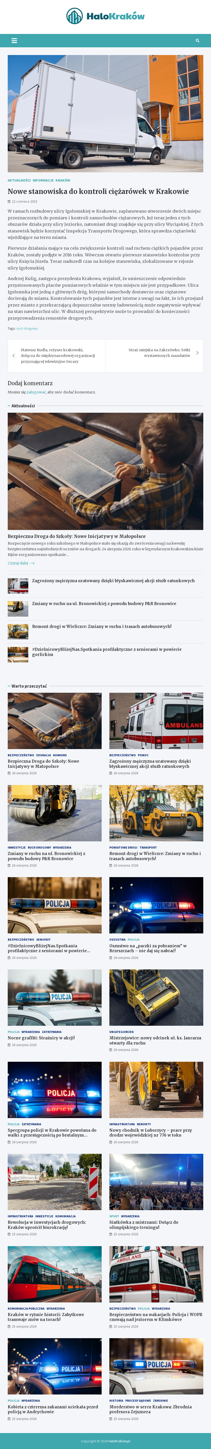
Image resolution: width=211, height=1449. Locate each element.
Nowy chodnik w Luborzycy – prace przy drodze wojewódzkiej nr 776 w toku (150, 1133)
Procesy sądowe (138, 1400)
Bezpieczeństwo (21, 755)
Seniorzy (43, 939)
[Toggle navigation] (14, 40)
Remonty (144, 1124)
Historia (116, 1400)
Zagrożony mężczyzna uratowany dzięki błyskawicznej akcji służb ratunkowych (113, 580)
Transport (148, 847)
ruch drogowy (27, 328)
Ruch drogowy (39, 847)
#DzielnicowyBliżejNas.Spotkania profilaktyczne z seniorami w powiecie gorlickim (47, 950)
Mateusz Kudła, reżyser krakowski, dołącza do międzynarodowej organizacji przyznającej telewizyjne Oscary (58, 356)
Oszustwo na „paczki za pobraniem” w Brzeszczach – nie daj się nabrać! (148, 948)
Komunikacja (65, 1216)
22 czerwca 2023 (24, 201)
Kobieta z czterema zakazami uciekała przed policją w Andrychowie (53, 1410)
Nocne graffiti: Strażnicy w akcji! (41, 1038)
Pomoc (143, 755)
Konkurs (60, 755)
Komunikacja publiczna (26, 1308)
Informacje (43, 180)
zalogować (36, 392)
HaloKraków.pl (119, 1441)
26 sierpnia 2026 (24, 773)
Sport (114, 1216)
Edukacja (43, 755)
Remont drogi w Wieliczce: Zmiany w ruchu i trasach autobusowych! (101, 626)
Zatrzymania (51, 1032)
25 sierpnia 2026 (24, 1234)
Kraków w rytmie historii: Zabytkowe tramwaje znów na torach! (46, 1317)
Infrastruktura (122, 1124)
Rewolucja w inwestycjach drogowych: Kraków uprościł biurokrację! (47, 1225)
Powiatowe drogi (123, 847)
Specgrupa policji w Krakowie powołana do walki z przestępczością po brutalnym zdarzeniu (52, 1135)
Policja (133, 939)
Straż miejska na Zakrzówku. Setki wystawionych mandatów (159, 353)
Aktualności (19, 180)
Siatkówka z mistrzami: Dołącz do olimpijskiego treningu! (143, 1225)
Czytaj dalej (18, 563)
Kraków (63, 180)
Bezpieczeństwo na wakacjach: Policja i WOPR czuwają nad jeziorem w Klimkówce (155, 1317)
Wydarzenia (62, 847)
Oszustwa (117, 939)
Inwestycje (17, 847)
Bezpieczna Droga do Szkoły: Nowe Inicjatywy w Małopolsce (77, 536)
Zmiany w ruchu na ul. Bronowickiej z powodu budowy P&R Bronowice (104, 603)
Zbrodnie (160, 1400)
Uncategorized (121, 1032)
